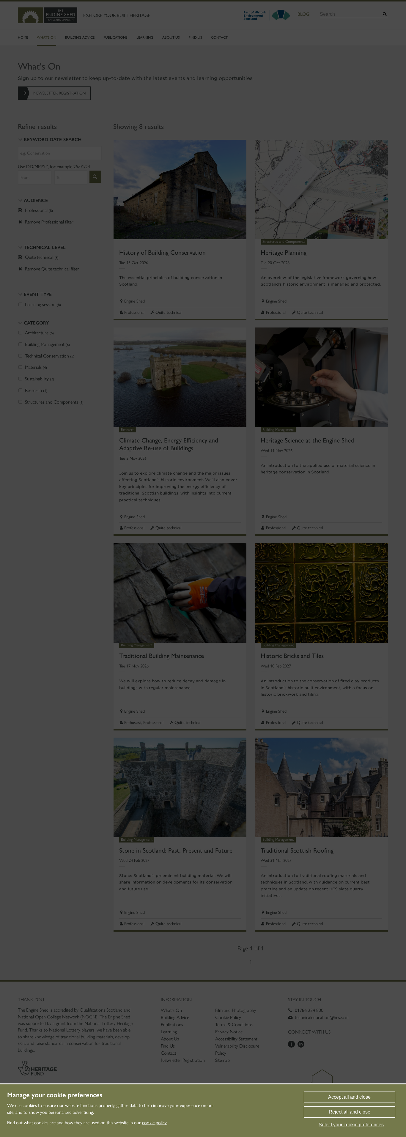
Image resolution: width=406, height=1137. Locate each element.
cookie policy (154, 1122)
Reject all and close (349, 1111)
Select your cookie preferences (351, 1124)
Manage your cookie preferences (54, 1095)
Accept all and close (349, 1097)
